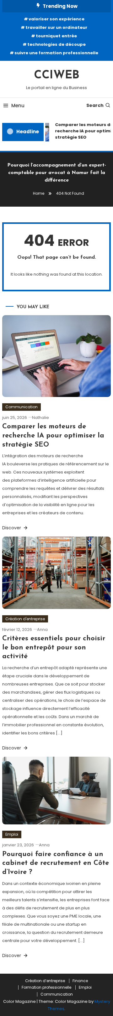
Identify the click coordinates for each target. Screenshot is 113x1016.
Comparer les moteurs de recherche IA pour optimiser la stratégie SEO (53, 435)
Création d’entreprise (45, 981)
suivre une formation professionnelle (56, 53)
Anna (42, 629)
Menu (17, 105)
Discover (12, 528)
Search (95, 105)
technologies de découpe (56, 44)
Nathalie (40, 418)
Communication (21, 407)
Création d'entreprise (25, 619)
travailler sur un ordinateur (56, 27)
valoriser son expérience (56, 19)
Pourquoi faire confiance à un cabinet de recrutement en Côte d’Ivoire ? (55, 863)
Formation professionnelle (46, 987)
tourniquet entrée (56, 36)
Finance (80, 981)
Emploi (11, 834)
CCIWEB (56, 75)
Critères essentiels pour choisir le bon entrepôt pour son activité (53, 647)
